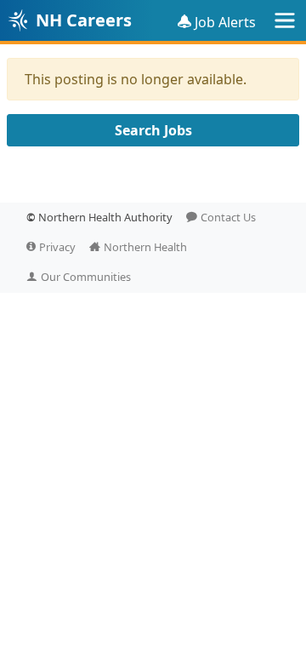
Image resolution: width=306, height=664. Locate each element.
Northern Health (145, 247)
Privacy (57, 247)
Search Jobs (153, 130)
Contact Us (228, 217)
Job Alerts (225, 22)
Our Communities (86, 276)
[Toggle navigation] (285, 20)
